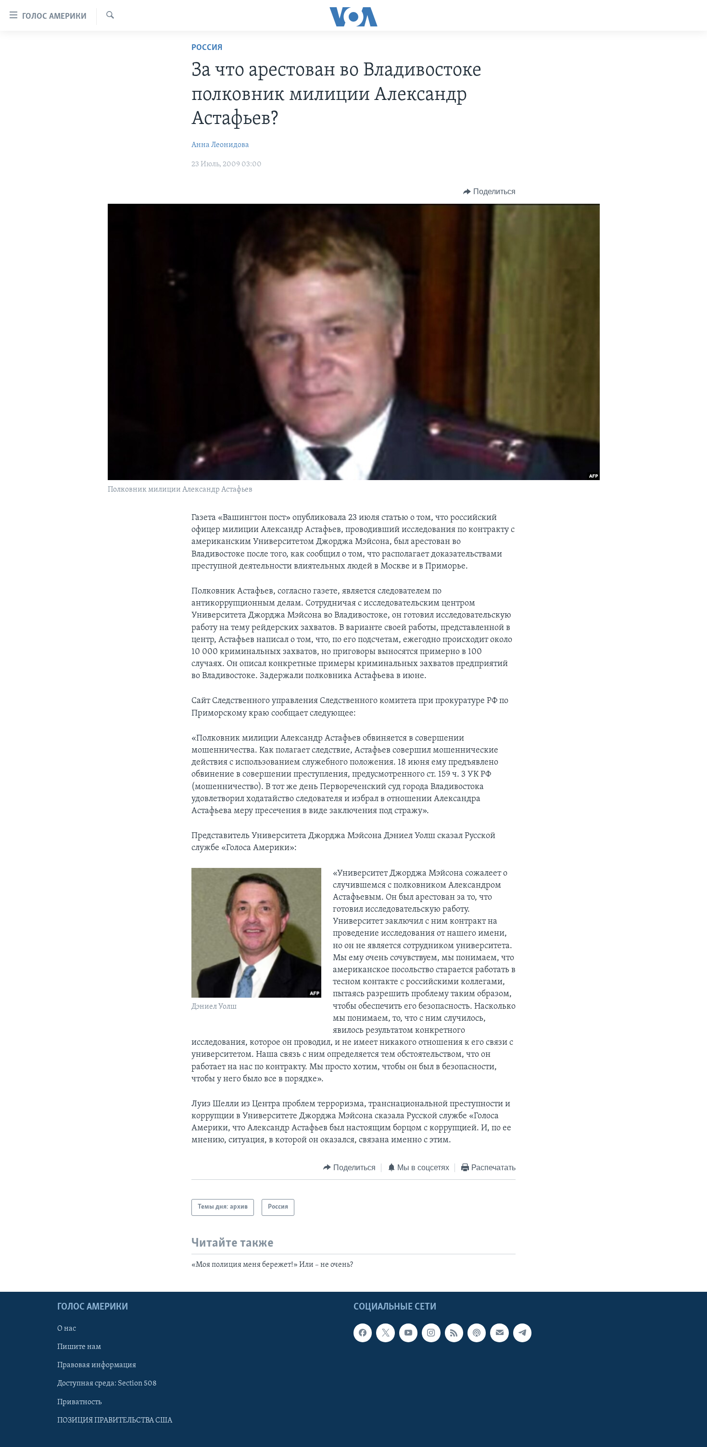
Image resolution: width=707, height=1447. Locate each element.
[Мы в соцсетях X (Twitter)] (385, 1332)
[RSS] (454, 1332)
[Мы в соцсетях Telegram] (522, 1332)
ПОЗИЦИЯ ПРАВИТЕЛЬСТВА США (114, 1420)
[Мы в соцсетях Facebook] (363, 1332)
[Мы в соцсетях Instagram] (431, 1332)
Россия (206, 48)
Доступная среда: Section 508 (107, 1383)
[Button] (489, 192)
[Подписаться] (499, 1332)
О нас (66, 1329)
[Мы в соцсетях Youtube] (408, 1332)
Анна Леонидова (220, 145)
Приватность (79, 1402)
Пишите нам (79, 1347)
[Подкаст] (476, 1332)
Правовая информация (96, 1365)
